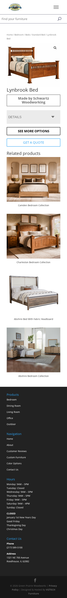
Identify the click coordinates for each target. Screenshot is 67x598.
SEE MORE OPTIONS (33, 131)
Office (10, 418)
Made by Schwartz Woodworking (33, 100)
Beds (27, 34)
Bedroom (19, 34)
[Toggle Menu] (56, 7)
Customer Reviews (17, 451)
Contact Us (12, 469)
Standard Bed (38, 34)
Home (10, 34)
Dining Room (14, 405)
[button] (55, 48)
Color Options (14, 463)
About (10, 445)
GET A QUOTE (33, 142)
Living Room (13, 411)
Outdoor (11, 424)
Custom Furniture (16, 457)
